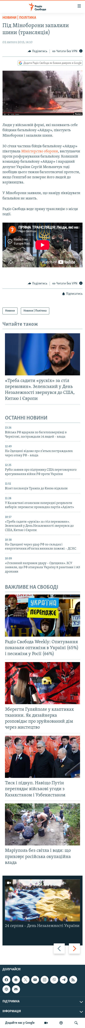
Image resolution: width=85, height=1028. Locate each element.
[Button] (37, 51)
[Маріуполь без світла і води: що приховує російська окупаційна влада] (42, 824)
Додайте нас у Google (20, 1023)
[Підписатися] (16, 989)
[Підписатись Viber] (54, 980)
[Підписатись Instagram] (44, 980)
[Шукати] (76, 1023)
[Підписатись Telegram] (64, 980)
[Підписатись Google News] (16, 980)
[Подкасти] (61, 1023)
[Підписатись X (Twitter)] (26, 980)
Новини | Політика (19, 18)
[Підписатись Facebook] (6, 980)
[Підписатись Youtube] (35, 980)
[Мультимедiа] (46, 1023)
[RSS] (73, 980)
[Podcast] (6, 989)
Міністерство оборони (39, 151)
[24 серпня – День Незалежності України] (42, 900)
